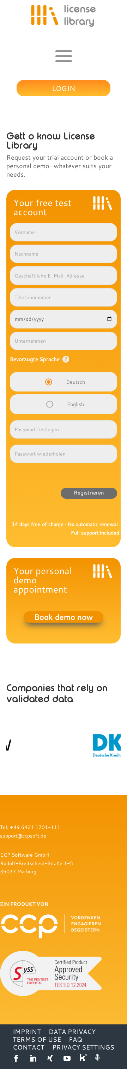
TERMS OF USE (37, 1039)
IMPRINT (27, 1031)
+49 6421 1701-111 (35, 827)
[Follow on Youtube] (67, 1058)
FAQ (75, 1039)
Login (63, 88)
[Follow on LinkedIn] (33, 1058)
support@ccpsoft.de (23, 835)
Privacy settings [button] (83, 1047)
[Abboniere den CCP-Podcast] (98, 1058)
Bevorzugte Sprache (35, 358)
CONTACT (28, 1047)
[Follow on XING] (50, 1058)
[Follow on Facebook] (16, 1058)
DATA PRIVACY (72, 1031)
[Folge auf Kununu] (84, 1058)
